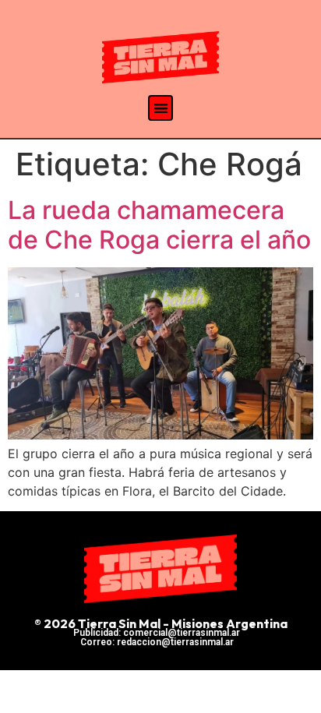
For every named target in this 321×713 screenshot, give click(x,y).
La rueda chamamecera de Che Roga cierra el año (159, 225)
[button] (161, 108)
